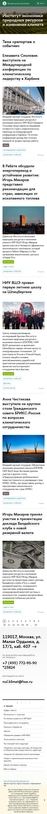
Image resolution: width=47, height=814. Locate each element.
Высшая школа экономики (18, 3)
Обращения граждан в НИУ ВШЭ (17, 735)
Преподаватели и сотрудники (16, 723)
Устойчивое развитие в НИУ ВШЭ (17, 718)
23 (36, 625)
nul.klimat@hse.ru (17, 681)
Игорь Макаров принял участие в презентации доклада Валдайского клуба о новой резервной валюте (22, 523)
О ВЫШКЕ (8, 706)
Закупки (7, 731)
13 (18, 625)
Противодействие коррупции (16, 743)
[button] (17, 703)
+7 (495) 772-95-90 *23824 (20, 665)
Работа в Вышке (10, 769)
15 (27, 625)
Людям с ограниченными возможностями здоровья (21, 759)
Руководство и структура (14, 714)
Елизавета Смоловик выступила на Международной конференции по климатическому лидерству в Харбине (21, 67)
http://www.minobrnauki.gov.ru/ (16, 781)
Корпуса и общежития (13, 727)
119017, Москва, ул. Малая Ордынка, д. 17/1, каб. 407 (22, 641)
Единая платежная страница (15, 765)
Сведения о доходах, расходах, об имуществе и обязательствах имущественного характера (23, 749)
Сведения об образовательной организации (22, 754)
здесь (19, 798)
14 (22, 625)
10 (4, 625)
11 (9, 625)
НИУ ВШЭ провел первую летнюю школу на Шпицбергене (22, 287)
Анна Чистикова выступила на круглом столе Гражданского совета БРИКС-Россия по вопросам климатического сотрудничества (21, 412)
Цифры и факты (10, 710)
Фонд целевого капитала (14, 739)
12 (13, 625)
